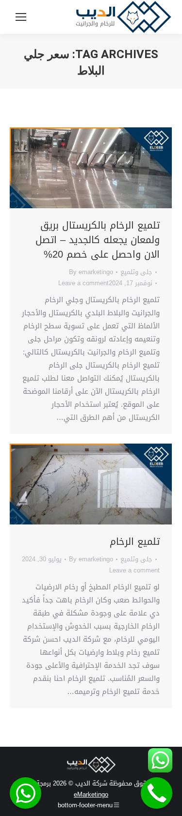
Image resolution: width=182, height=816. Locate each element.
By (91, 271)
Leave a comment (83, 283)
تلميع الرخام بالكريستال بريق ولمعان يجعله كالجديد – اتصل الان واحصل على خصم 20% (97, 239)
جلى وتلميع (136, 272)
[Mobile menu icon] (21, 17)
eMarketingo (91, 794)
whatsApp (25, 793)
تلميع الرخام (135, 541)
